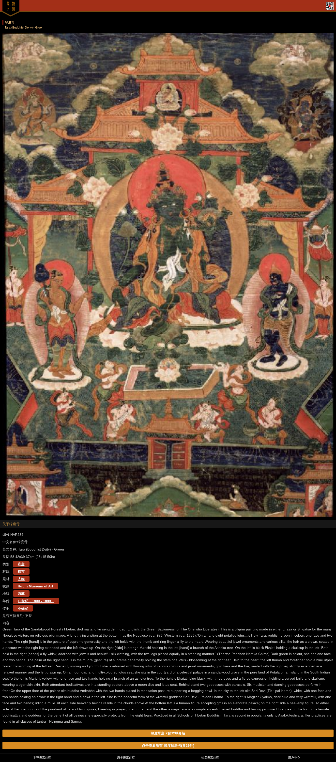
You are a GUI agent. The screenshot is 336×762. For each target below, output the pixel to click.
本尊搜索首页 (42, 757)
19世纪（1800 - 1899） (36, 601)
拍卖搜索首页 (210, 757)
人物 (21, 579)
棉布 (21, 571)
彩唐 (21, 564)
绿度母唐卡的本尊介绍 (168, 733)
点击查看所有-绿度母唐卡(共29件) (168, 745)
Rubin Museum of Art (35, 586)
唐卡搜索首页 (126, 757)
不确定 (23, 608)
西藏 (21, 594)
